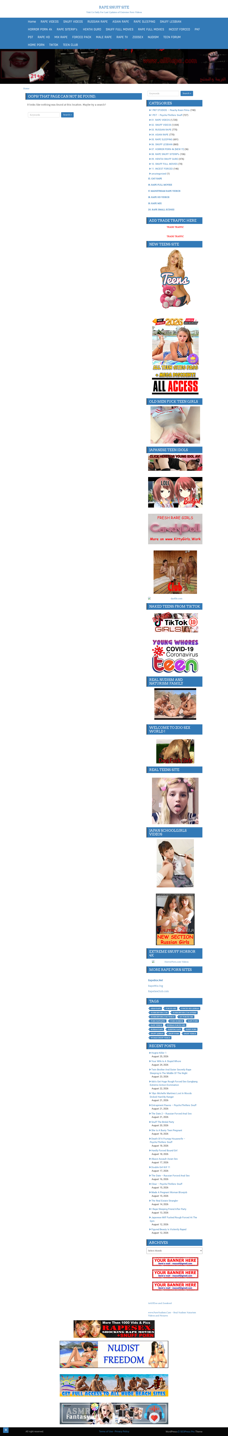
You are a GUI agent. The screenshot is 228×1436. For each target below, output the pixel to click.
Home (32, 22)
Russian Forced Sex (176, 1025)
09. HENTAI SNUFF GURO (164, 159)
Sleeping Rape (174, 1029)
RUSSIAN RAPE (97, 22)
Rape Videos (156, 1025)
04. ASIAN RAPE (159, 134)
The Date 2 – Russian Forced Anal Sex (171, 1113)
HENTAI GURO (91, 29)
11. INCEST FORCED (162, 168)
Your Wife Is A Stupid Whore (166, 1061)
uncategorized (158, 173)
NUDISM (153, 37)
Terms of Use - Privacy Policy (114, 1431)
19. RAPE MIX (155, 203)
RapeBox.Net (155, 980)
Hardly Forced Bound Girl (164, 1150)
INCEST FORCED (179, 29)
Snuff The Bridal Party (162, 1122)
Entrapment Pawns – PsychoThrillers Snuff (173, 1105)
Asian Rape (156, 1008)
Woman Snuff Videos (160, 1038)
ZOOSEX (137, 37)
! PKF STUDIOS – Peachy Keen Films (170, 110)
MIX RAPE (61, 37)
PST (30, 37)
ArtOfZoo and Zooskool (160, 1303)
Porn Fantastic (158, 1021)
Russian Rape (157, 1029)
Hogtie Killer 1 (158, 1053)
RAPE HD (44, 37)
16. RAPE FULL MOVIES (160, 184)
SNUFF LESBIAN (170, 22)
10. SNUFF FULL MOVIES (164, 164)
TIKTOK (53, 45)
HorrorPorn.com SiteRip (185, 1013)
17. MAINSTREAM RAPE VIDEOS (164, 191)
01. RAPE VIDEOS (160, 120)
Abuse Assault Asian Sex (164, 1159)
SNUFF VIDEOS (73, 22)
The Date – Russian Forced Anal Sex (170, 1175)
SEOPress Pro (187, 1431)
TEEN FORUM (172, 37)
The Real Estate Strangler (164, 1200)
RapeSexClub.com (158, 991)
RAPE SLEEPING (144, 22)
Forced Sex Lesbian (190, 1008)
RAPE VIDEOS (50, 22)
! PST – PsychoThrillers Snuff (166, 115)
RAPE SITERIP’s (67, 29)
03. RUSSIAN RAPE (161, 129)
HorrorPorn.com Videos (162, 1017)
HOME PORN (36, 45)
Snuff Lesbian (157, 1033)
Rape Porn (193, 1021)
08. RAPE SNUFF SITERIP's (165, 154)
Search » (67, 114)
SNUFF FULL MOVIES (119, 29)
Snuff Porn (173, 1033)
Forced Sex (171, 1008)
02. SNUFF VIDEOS (161, 125)
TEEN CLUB (70, 45)
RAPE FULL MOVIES (151, 29)
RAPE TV (122, 37)
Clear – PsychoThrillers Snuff (166, 1184)
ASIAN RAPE (120, 22)
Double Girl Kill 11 (160, 1167)
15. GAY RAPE (155, 178)
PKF (197, 29)
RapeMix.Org (155, 985)
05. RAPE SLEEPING (161, 139)
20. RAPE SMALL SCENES (161, 209)
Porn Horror (176, 1021)
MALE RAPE (104, 37)
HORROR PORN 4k (40, 29)
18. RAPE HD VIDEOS (158, 197)
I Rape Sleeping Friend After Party (168, 1209)
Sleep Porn (191, 1029)
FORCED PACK (81, 37)
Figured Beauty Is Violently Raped (168, 1229)
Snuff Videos (190, 1033)
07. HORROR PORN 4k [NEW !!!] (167, 149)
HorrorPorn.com (159, 1013)
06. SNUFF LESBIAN (161, 144)
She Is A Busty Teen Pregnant (166, 1130)
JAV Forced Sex (186, 1017)
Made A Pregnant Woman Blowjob (169, 1192)
